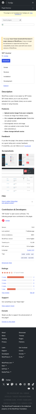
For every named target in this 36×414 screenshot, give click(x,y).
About (4, 332)
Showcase (22, 332)
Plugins (21, 339)
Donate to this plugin (8, 322)
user (32, 254)
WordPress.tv (7, 357)
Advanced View (7, 263)
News (3, 336)
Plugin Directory (6, 8)
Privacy (4, 342)
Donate (22, 354)
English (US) (30, 250)
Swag (21, 357)
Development (8, 81)
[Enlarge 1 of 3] (15, 156)
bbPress (5, 369)
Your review (5, 293)
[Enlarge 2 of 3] (32, 156)
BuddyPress (6, 372)
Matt (4, 366)
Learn (3, 347)
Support (6, 86)
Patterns (21, 342)
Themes (21, 336)
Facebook (27, 146)
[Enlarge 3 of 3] (32, 170)
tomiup (6, 56)
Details (6, 67)
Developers (5, 354)
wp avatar (31, 257)
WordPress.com (8, 363)
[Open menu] (33, 2)
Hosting (4, 339)
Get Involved (23, 347)
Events (21, 351)
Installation (7, 76)
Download (6, 60)
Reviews (6, 72)
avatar (23, 254)
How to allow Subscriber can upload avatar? (10, 202)
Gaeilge (8, 380)
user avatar (24, 257)
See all (32, 293)
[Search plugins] (20, 20)
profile (28, 254)
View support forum (8, 306)
